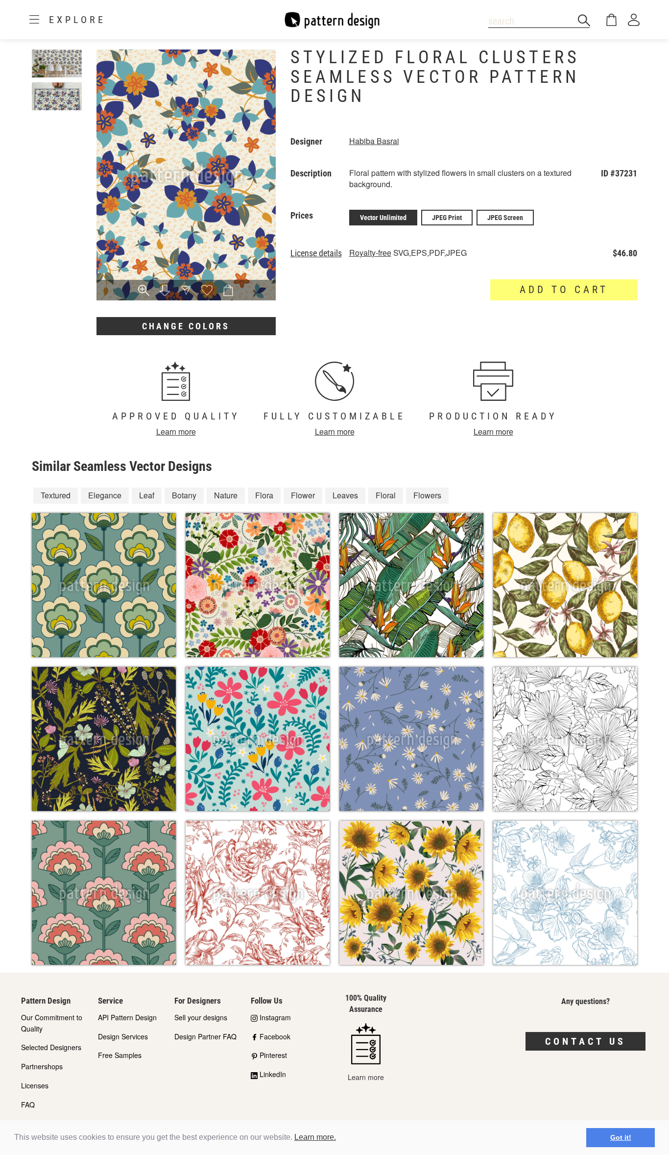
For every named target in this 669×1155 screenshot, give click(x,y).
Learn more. (315, 1137)
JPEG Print (447, 217)
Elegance (104, 495)
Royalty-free (370, 252)
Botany (184, 495)
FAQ (28, 1104)
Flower (303, 495)
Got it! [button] (620, 1137)
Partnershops (42, 1066)
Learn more (176, 431)
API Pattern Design (127, 1017)
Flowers (427, 495)
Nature (226, 495)
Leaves (345, 495)
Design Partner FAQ (205, 1036)
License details (316, 253)
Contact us (585, 1041)
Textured (56, 495)
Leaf (146, 495)
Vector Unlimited (383, 217)
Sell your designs (200, 1017)
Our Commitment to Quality (51, 1022)
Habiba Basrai (374, 141)
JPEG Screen (505, 217)
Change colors (186, 326)
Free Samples (120, 1055)
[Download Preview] (164, 291)
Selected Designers (51, 1047)
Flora (264, 495)
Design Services (123, 1036)
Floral (386, 495)
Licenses (34, 1085)
